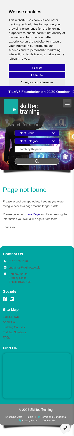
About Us (9, 322)
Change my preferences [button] (37, 82)
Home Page (32, 214)
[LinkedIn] (12, 299)
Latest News (11, 317)
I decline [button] (37, 74)
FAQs (6, 337)
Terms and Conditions (53, 417)
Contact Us (49, 420)
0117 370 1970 (18, 261)
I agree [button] (37, 67)
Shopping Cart (13, 417)
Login (30, 417)
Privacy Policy (30, 420)
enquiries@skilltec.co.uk (24, 267)
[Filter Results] (37, 161)
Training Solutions (14, 332)
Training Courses (14, 327)
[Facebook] (5, 299)
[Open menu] (67, 103)
